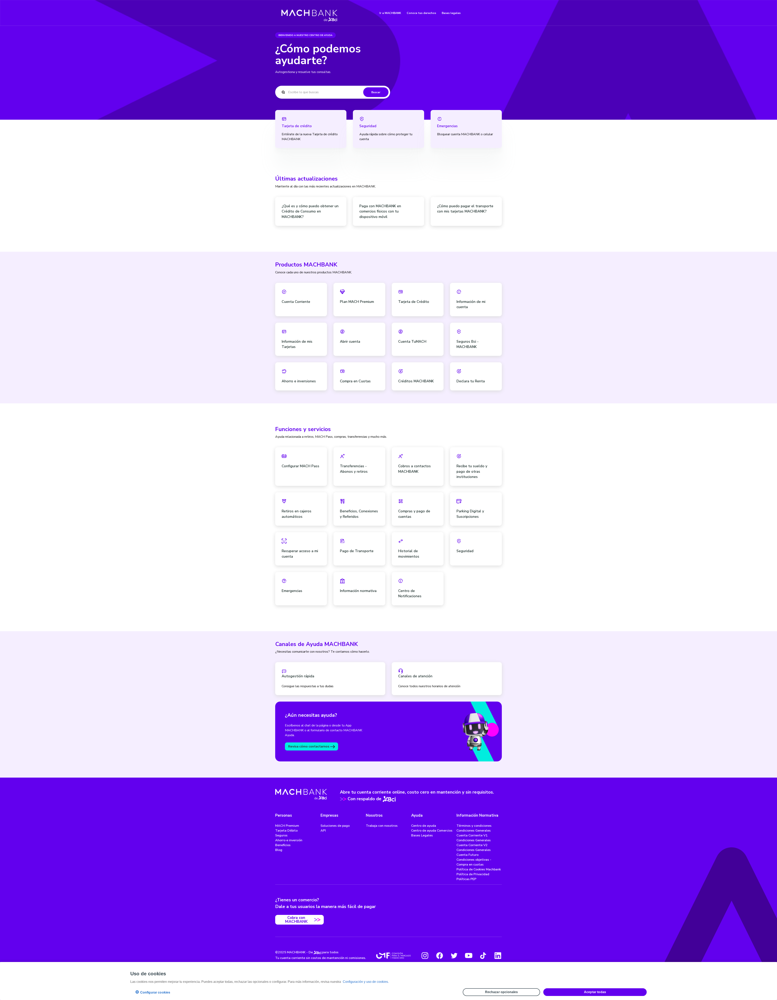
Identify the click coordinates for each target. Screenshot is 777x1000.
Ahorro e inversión (288, 840)
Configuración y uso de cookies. (366, 981)
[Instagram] (425, 955)
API (323, 830)
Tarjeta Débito (286, 830)
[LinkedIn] (498, 955)
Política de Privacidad (472, 874)
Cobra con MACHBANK (296, 919)
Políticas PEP (466, 879)
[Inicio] (309, 12)
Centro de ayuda (423, 825)
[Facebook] (439, 955)
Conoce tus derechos (421, 13)
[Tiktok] (483, 955)
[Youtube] (469, 955)
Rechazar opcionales (501, 992)
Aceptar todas (595, 992)
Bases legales (451, 13)
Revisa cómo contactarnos (309, 746)
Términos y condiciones (473, 825)
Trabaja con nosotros (382, 825)
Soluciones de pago (335, 825)
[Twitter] (454, 955)
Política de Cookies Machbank (478, 869)
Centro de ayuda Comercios (431, 830)
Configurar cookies (152, 992)
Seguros (281, 835)
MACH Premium (287, 825)
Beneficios (283, 845)
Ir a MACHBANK (390, 13)
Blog (278, 850)
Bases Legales (422, 835)
